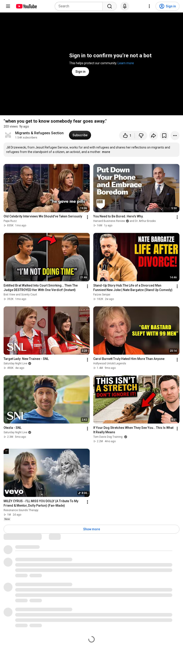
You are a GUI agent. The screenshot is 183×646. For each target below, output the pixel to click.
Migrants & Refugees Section (39, 133)
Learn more (126, 63)
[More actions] (175, 135)
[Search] (109, 6)
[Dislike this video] (141, 135)
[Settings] (149, 6)
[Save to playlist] (164, 135)
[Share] (153, 135)
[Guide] (8, 6)
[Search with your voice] (124, 6)
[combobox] (80, 6)
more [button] (106, 152)
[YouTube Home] (26, 6)
